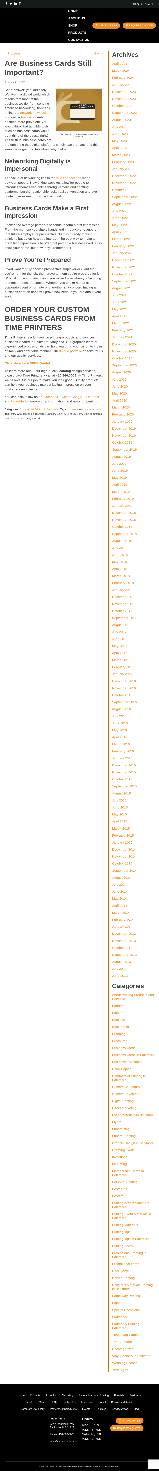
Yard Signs (120, 1370)
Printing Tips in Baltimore (130, 1239)
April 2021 (119, 316)
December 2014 (124, 849)
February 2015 (123, 835)
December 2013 (124, 933)
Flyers (116, 1122)
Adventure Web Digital (110, 1466)
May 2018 (119, 561)
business (73, 409)
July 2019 (119, 463)
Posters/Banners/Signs (63, 1408)
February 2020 (123, 414)
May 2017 (119, 646)
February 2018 (123, 583)
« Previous (12, 53)
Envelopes (87, 1402)
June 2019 (120, 470)
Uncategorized (123, 1349)
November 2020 (124, 351)
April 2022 (119, 232)
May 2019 (119, 477)
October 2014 (122, 863)
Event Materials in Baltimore (133, 1115)
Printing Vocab (123, 1246)
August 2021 (121, 288)
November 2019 (124, 435)
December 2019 (124, 428)
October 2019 (122, 442)
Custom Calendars (126, 1087)
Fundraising (121, 1129)
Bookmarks (120, 1026)
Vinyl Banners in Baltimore (131, 1356)
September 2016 (124, 702)
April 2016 (119, 737)
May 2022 (119, 225)
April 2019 (119, 484)
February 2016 (123, 751)
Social (102, 1402)
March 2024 (121, 70)
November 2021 (124, 267)
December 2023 (124, 91)
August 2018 (121, 541)
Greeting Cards (123, 1150)
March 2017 (121, 660)
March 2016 (121, 744)
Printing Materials (125, 1225)
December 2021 (124, 260)
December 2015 (124, 765)
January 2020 (122, 421)
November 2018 (124, 519)
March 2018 (121, 576)
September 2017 (124, 618)
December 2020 (124, 344)
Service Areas (120, 1408)
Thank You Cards (125, 1335)
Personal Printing (125, 1182)
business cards (92, 409)
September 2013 (124, 954)
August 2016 (121, 709)
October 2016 (122, 695)
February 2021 (123, 330)
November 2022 (124, 183)
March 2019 (121, 491)
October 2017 (122, 611)
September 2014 (124, 870)
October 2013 (122, 947)
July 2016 (119, 716)
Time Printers (122, 1342)
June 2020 (120, 386)
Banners (118, 1006)
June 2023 (120, 134)
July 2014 (119, 884)
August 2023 (121, 120)
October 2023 (122, 105)
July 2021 (119, 295)
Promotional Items (125, 1264)
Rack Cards (120, 1271)
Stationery (119, 1317)
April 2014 (119, 905)
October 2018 (122, 526)
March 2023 (121, 155)
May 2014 (119, 898)
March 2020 (121, 407)
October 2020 (122, 358)
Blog (115, 1013)
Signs (116, 1303)
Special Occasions (126, 1310)
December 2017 (124, 597)
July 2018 (119, 547)
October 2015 (122, 779)
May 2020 (119, 393)
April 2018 (119, 569)
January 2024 (122, 84)
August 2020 (121, 372)
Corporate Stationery (32, 1408)
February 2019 (123, 498)
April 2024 (119, 63)
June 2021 (120, 302)
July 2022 (119, 211)
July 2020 (119, 379)
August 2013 (121, 961)
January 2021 (122, 337)
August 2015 (121, 793)
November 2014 (124, 856)
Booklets (118, 1020)
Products (77, 32)
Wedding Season (125, 1363)
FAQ (54, 1402)
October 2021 (122, 274)
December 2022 (124, 176)
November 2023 (124, 98)
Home (73, 11)
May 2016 (119, 730)
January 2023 (122, 169)
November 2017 (124, 604)
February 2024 (123, 77)
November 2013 (124, 940)
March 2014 (121, 912)
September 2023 (124, 112)
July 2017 (119, 632)
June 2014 (120, 891)
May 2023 (119, 141)
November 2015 (124, 772)
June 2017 (120, 639)
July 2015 (119, 800)
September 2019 (124, 449)
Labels (29, 1402)
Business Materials (122, 1402)
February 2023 (123, 162)
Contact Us (78, 39)
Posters (117, 1196)
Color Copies (121, 1069)
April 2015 (119, 821)
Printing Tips (121, 1232)
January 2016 (122, 758)
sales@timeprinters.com (64, 1441)
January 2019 (122, 505)
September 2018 (124, 534)
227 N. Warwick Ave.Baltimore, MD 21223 (62, 1425)
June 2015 (120, 807)
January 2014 (122, 926)
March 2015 (121, 828)
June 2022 (120, 218)
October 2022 (122, 190)
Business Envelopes (127, 1062)
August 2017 (121, 625)
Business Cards (124, 1048)
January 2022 (122, 253)
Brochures (119, 1041)
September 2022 (124, 197)
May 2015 (119, 814)
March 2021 (121, 323)
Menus (43, 1402)
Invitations (119, 1157)
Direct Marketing (124, 1108)
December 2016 (124, 681)
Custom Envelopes (126, 1094)
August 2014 (121, 877)
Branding (118, 1034)
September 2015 (124, 786)
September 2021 (124, 281)
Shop (72, 25)
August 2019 (121, 456)
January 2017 (122, 674)
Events (86, 1408)
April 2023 (119, 148)
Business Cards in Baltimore (133, 1055)
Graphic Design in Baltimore (133, 1143)
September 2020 (124, 365)
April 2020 (119, 400)
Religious (101, 1408)
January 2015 (122, 842)
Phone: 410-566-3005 (62, 1434)
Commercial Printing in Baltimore (39, 409)
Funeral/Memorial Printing (94, 1395)
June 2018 (120, 554)
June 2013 (120, 975)
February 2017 (123, 667)
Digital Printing (123, 1101)
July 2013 (119, 968)
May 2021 (119, 309)
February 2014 (123, 919)
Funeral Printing (124, 1136)
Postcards (119, 1189)
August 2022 (121, 204)
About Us (76, 18)
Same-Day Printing (126, 1296)
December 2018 (124, 512)
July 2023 (119, 127)
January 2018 (122, 590)
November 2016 (124, 688)
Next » (98, 53)
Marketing (119, 1164)
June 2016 (120, 723)
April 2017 (119, 653)
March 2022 (121, 239)
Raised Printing (123, 1278)
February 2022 (123, 246)
